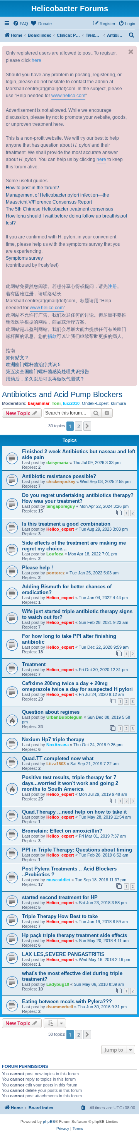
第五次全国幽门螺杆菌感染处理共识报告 (47, 371)
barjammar (38, 403)
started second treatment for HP (60, 897)
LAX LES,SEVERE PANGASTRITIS (63, 954)
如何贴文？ (17, 357)
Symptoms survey (24, 258)
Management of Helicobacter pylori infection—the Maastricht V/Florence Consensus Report (57, 198)
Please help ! (37, 568)
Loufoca (54, 554)
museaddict (58, 879)
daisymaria (57, 462)
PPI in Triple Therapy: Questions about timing (77, 850)
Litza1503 (56, 763)
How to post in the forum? (32, 187)
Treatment (34, 664)
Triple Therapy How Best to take (60, 916)
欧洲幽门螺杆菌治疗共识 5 (33, 364)
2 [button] (78, 426)
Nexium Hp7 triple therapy (53, 739)
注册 (112, 286)
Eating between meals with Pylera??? (67, 1001)
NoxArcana (57, 744)
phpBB (49, 1121)
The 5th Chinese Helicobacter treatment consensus (59, 209)
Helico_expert (60, 529)
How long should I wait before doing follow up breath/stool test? (66, 219)
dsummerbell (59, 1006)
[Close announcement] (131, 52)
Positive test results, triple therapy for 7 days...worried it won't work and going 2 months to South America (70, 783)
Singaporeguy (60, 506)
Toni (56, 403)
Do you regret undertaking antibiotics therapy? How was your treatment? (78, 498)
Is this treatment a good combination (66, 524)
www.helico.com (68, 95)
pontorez (55, 573)
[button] (87, 426)
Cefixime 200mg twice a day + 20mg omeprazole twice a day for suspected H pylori (77, 686)
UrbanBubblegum (64, 717)
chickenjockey (60, 481)
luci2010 (71, 403)
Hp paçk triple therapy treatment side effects (74, 935)
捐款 (52, 336)
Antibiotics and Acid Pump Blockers (62, 394)
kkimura (118, 403)
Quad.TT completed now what (57, 758)
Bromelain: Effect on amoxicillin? (62, 831)
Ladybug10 (57, 984)
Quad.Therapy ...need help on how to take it (74, 812)
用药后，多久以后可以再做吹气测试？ (45, 379)
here (36, 60)
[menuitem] (20, 23)
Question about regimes (51, 712)
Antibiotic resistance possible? (59, 476)
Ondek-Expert (95, 403)
